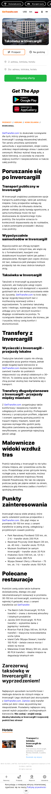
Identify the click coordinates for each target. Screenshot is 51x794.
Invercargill (8, 126)
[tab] (6, 778)
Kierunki (18, 122)
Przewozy (7, 122)
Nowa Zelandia (32, 122)
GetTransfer (23, 604)
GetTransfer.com (10, 133)
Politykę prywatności (36, 787)
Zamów (26, 700)
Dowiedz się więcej (34, 757)
